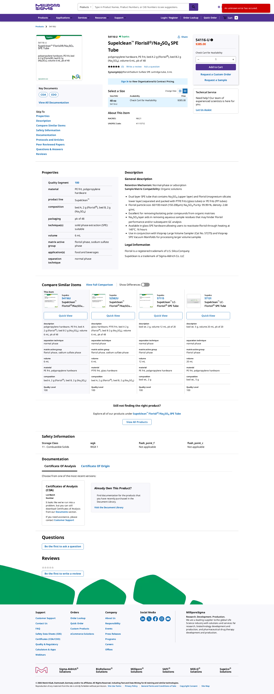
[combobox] (138, 7)
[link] (51, 618)
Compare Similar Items (50, 125)
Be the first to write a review (64, 574)
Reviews (41, 154)
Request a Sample (216, 80)
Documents (62, 511)
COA (43, 94)
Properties (42, 116)
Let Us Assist (204, 110)
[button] (169, 17)
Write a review (134, 66)
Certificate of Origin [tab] (95, 466)
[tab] (42, 26)
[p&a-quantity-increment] (233, 59)
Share (184, 36)
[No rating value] (114, 66)
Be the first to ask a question (63, 546)
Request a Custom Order (216, 74)
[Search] (193, 7)
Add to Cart (216, 67)
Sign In (125, 81)
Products (40, 26)
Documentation (46, 135)
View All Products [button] (136, 422)
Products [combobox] (84, 7)
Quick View (65, 315)
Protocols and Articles (50, 139)
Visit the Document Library (108, 507)
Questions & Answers (49, 149)
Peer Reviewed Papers (50, 144)
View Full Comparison (99, 284)
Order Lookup (190, 17)
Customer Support (64, 520)
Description (43, 120)
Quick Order (210, 17)
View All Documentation (54, 102)
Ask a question (152, 66)
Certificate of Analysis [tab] (60, 466)
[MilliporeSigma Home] (48, 7)
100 (77, 182)
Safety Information (48, 130)
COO (54, 94)
